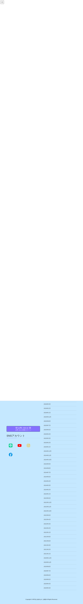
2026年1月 (47, 412)
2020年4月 (47, 583)
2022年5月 (47, 515)
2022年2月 (47, 528)
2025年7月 (47, 425)
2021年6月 (47, 541)
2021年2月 (47, 549)
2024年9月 (47, 464)
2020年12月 (47, 558)
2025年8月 (47, 421)
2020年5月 (47, 579)
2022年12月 (47, 502)
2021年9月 (47, 536)
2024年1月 (47, 494)
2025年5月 (47, 429)
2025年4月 (47, 434)
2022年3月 (47, 524)
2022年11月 (47, 506)
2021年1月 (47, 554)
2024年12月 (47, 451)
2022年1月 (47, 532)
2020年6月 (47, 575)
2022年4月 (47, 519)
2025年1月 (47, 447)
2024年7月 (47, 472)
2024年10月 (47, 459)
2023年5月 (47, 498)
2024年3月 (47, 485)
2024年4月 (47, 481)
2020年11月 (47, 562)
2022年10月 (47, 511)
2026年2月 (47, 408)
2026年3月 (47, 404)
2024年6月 (47, 477)
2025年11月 (47, 417)
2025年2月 (47, 442)
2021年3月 (47, 545)
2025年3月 (47, 438)
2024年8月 (47, 468)
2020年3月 (47, 588)
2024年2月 (47, 489)
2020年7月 (47, 571)
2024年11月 (47, 455)
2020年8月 (47, 566)
